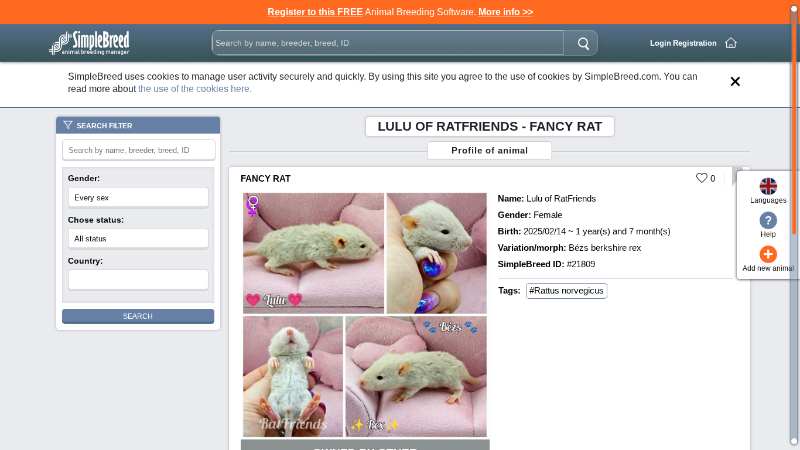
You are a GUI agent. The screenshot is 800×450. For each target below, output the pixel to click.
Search (138, 316)
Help (768, 226)
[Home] (731, 42)
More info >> (505, 12)
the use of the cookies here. (195, 89)
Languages (768, 200)
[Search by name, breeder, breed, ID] (583, 42)
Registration (695, 43)
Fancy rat (265, 178)
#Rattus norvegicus (566, 290)
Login (660, 43)
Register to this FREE (315, 12)
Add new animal (768, 258)
